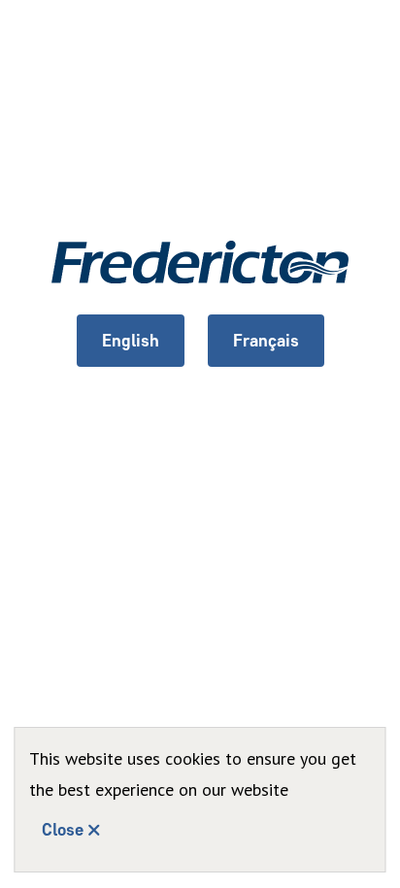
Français (266, 340)
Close (62, 829)
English (130, 340)
